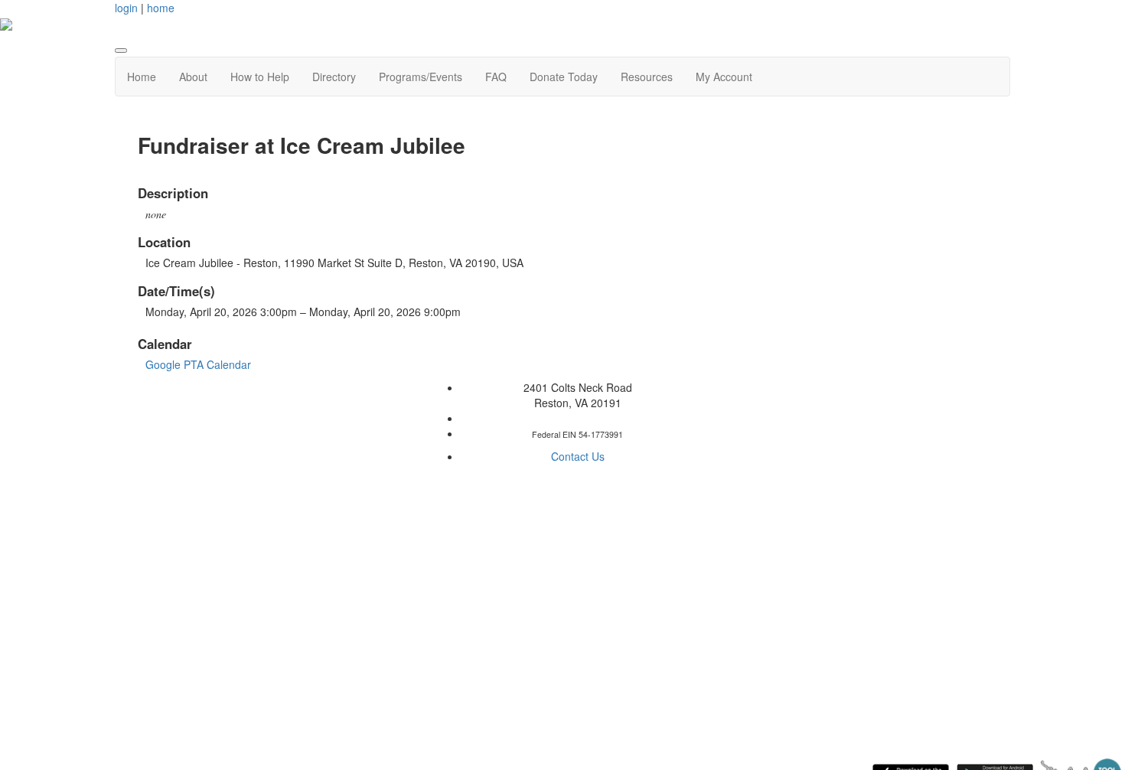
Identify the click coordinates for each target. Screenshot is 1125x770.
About (193, 76)
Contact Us (578, 456)
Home (141, 76)
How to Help (259, 76)
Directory (334, 76)
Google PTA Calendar (198, 364)
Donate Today (564, 76)
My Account (724, 76)
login (126, 7)
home (160, 7)
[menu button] (121, 50)
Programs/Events (420, 76)
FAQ (496, 76)
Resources (647, 76)
